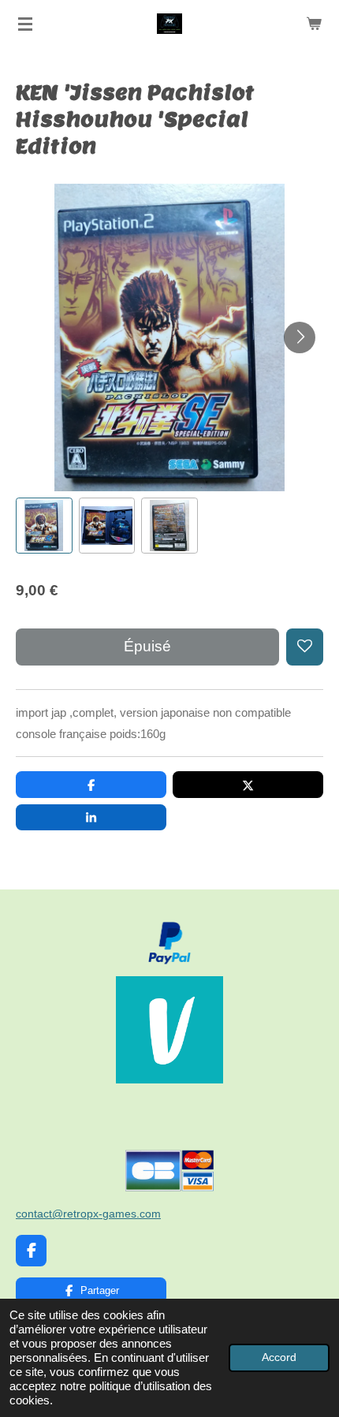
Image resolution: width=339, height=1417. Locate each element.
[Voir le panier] (313, 23)
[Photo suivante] (299, 337)
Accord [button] (279, 1357)
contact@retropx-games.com (88, 1213)
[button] (44, 526)
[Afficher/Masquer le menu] (25, 23)
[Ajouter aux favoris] (304, 647)
